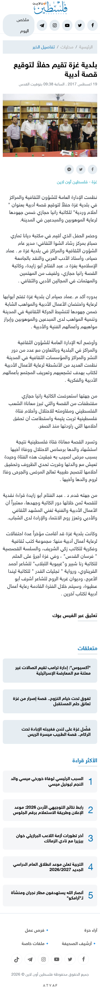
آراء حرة (90, 930)
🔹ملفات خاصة (36, 944)
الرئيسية (86, 47)
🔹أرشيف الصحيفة (79, 944)
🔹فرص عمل (37, 930)
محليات (67, 47)
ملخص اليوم (23, 25)
